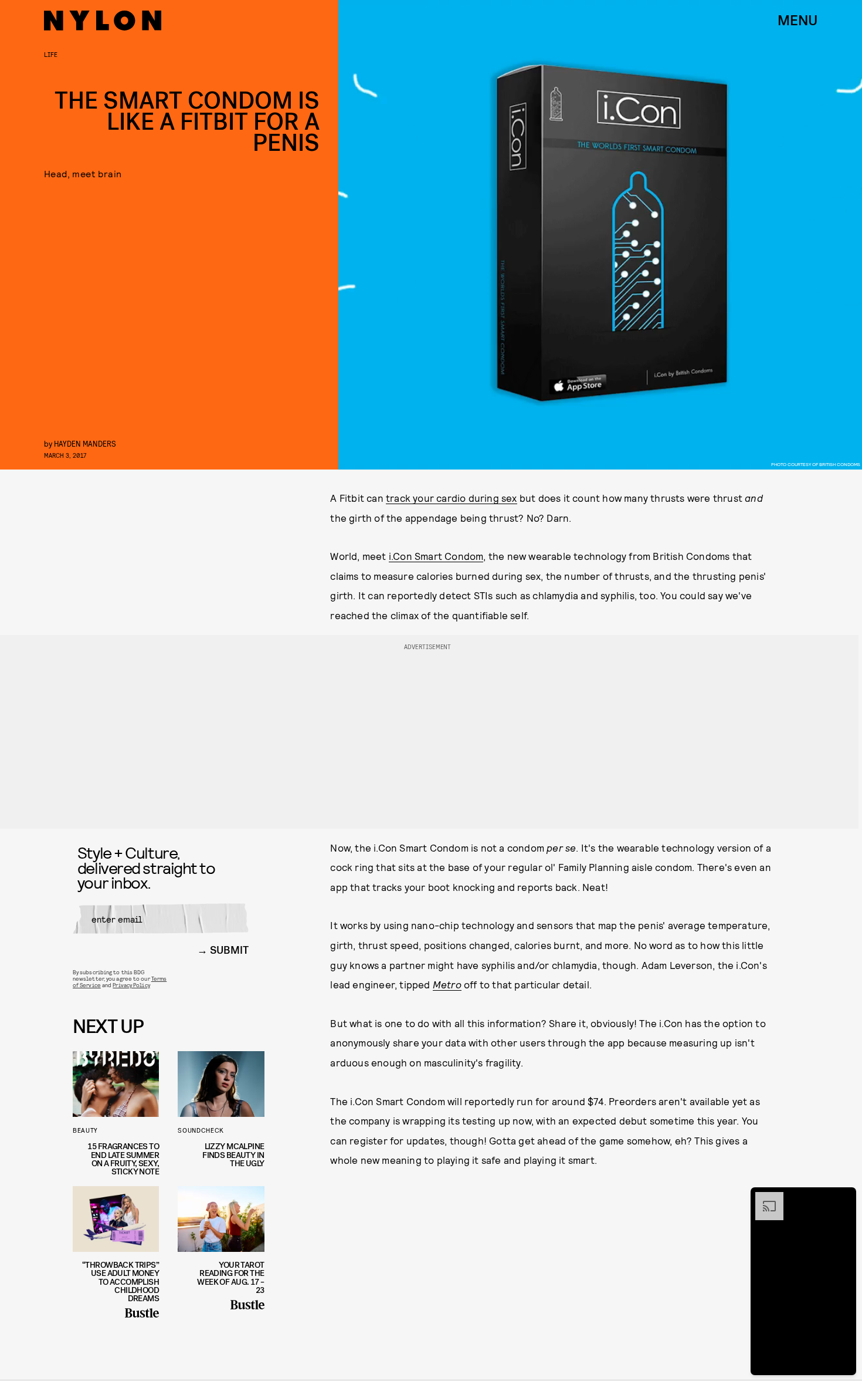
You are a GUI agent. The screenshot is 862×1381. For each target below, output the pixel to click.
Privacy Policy (131, 984)
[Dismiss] (843, 1198)
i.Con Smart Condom (436, 556)
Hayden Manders (85, 443)
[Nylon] (102, 20)
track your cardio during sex (451, 498)
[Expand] (763, 1198)
